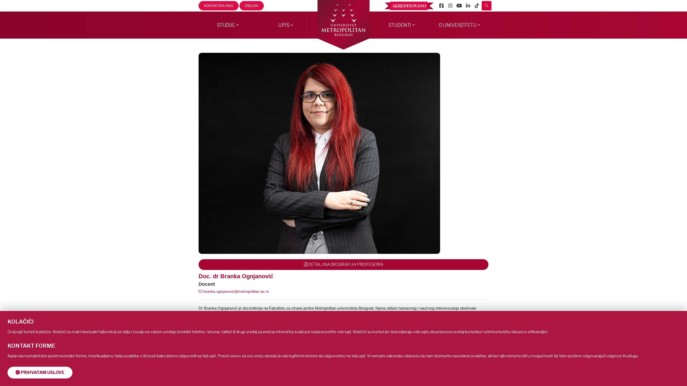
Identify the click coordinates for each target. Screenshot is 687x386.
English (251, 6)
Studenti (399, 25)
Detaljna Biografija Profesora (345, 264)
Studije (226, 25)
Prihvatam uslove (42, 372)
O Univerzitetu (457, 25)
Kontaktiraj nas (218, 6)
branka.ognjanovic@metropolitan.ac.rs (235, 291)
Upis (283, 25)
